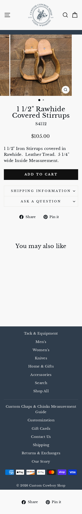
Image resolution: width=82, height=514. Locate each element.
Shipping (41, 445)
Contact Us (41, 437)
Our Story (41, 461)
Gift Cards (41, 428)
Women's (41, 350)
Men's (41, 342)
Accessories (41, 374)
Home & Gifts (41, 366)
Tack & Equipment (41, 333)
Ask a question (41, 201)
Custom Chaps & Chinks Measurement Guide (41, 409)
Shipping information (41, 191)
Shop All (41, 391)
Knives (41, 358)
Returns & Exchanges (41, 453)
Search (41, 383)
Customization (41, 420)
